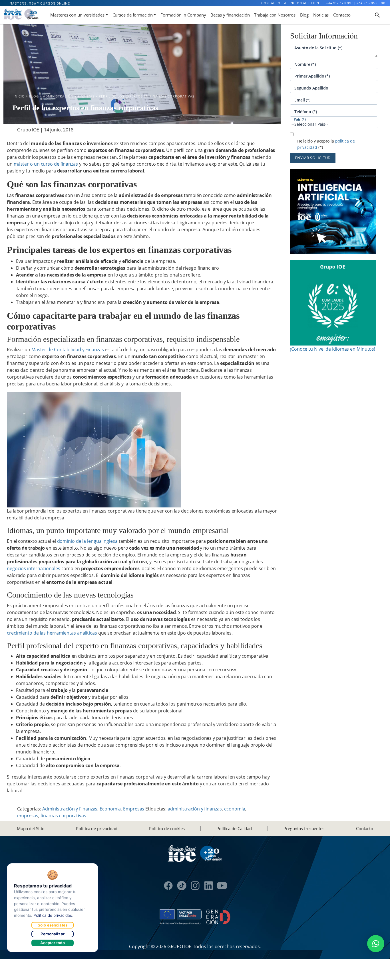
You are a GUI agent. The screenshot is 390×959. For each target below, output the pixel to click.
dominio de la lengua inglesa (87, 541)
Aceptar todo (52, 942)
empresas (27, 815)
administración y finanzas (195, 809)
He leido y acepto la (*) (326, 144)
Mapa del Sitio (31, 828)
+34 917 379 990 (340, 3)
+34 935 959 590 (370, 3)
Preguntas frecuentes (304, 828)
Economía (110, 809)
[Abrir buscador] (377, 15)
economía (234, 809)
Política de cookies (167, 828)
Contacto (270, 3)
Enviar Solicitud (313, 157)
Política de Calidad (234, 828)
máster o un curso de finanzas (46, 164)
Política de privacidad (96, 828)
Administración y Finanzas (70, 809)
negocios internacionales (33, 568)
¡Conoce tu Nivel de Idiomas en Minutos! (332, 349)
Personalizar (53, 934)
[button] (375, 943)
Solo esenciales (52, 925)
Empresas (133, 809)
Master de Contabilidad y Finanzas (67, 349)
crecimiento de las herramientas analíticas (52, 633)
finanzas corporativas (63, 815)
